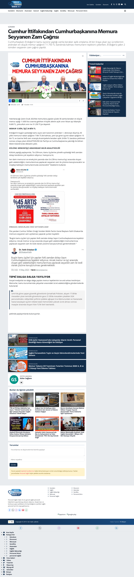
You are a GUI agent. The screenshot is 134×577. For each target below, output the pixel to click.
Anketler (9, 570)
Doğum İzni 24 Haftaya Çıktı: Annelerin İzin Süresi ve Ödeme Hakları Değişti (46, 410)
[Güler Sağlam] (14, 379)
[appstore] (61, 514)
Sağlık (56, 11)
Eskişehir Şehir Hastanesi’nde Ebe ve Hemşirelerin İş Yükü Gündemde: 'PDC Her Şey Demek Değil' (46, 435)
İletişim (9, 574)
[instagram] (59, 528)
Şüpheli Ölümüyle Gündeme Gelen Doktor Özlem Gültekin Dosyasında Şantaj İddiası (20, 434)
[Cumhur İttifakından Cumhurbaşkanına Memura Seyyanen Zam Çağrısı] (47, 75)
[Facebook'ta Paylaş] (10, 100)
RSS (11, 522)
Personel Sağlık (24, 473)
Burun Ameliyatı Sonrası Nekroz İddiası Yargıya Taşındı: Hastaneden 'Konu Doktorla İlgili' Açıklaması (72, 410)
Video (8, 560)
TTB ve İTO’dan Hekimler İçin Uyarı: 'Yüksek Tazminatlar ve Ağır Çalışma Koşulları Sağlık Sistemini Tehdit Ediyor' (20, 410)
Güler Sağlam (26, 378)
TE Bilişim (123, 522)
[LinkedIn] (19, 510)
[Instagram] (16, 510)
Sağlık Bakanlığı (46, 11)
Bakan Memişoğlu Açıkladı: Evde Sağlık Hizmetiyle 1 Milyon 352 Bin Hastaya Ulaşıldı (72, 434)
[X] (12, 510)
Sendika (63, 11)
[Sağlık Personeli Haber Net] (15, 4)
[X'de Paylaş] (13, 100)
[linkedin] (116, 528)
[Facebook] (9, 510)
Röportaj (9, 565)
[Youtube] (23, 510)
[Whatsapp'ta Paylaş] (16, 100)
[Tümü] (123, 55)
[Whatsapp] (26, 510)
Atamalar (28, 11)
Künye (8, 572)
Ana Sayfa (10, 532)
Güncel (36, 11)
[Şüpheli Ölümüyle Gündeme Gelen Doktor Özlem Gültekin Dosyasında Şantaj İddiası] (22, 424)
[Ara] (125, 4)
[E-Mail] (21, 382)
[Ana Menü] (125, 11)
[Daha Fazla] (20, 100)
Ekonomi (19, 11)
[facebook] (20, 528)
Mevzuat (71, 11)
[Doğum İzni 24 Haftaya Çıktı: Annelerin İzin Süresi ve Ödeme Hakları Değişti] (47, 400)
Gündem (11, 11)
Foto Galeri (10, 558)
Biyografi (10, 567)
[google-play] (71, 514)
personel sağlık (15, 556)
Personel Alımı (81, 11)
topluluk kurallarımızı (28, 471)
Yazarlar (9, 563)
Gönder (13, 465)
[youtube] (78, 528)
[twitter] (39, 528)
